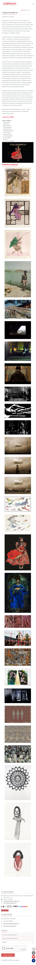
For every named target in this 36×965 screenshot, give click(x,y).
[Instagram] (33, 957)
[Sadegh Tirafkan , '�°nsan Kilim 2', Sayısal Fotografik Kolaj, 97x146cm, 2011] (18, 734)
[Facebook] (33, 960)
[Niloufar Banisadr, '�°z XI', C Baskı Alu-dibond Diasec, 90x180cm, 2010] (18, 621)
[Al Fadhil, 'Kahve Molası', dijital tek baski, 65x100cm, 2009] (18, 330)
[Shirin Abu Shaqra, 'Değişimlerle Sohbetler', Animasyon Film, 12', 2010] (18, 695)
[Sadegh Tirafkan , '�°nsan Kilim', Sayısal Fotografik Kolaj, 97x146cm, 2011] (18, 714)
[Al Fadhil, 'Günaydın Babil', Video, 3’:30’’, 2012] (18, 373)
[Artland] (33, 953)
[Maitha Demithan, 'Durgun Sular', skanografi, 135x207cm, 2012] (18, 593)
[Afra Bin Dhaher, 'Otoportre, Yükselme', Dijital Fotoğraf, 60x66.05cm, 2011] (18, 244)
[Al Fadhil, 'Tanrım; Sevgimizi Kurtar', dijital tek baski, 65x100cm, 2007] (18, 351)
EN (24, 10)
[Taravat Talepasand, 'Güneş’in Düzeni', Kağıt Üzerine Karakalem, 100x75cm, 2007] (18, 782)
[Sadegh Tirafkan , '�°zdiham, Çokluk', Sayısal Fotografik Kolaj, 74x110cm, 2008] (18, 754)
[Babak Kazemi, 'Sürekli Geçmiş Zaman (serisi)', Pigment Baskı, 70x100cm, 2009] (18, 445)
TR (22, 10)
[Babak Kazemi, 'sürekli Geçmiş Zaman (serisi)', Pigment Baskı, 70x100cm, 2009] (18, 485)
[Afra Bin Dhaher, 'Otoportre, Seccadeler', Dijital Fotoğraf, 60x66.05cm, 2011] (18, 182)
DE (26, 10)
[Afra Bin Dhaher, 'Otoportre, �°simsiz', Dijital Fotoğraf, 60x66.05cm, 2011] (18, 213)
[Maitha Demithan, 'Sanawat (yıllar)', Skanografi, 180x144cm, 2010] (18, 552)
